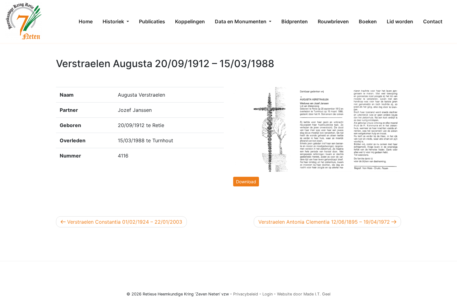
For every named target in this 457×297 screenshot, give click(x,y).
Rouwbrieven (333, 21)
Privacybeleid (245, 294)
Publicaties (152, 21)
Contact (432, 21)
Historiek (114, 21)
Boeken (368, 21)
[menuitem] (86, 21)
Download (246, 181)
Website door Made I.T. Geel (303, 294)
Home (86, 21)
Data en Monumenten (241, 21)
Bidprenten (294, 21)
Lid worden (400, 21)
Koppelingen (190, 21)
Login (267, 294)
